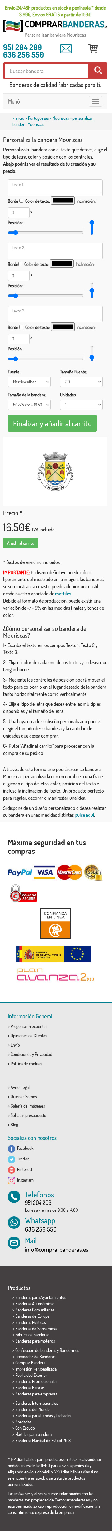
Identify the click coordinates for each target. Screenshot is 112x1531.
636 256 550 (23, 54)
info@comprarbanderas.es (56, 1249)
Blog (14, 1124)
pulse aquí (84, 815)
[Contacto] (66, 48)
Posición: (15, 222)
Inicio (19, 118)
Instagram (24, 1179)
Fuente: (14, 371)
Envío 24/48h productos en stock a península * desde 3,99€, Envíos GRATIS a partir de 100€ (55, 11)
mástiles (63, 593)
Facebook (24, 1148)
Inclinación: (86, 201)
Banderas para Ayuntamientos (40, 1297)
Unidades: (68, 394)
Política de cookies (26, 1063)
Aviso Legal (20, 1087)
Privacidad (43, 1054)
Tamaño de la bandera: (27, 394)
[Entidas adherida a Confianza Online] (55, 923)
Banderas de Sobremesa (36, 1328)
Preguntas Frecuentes (29, 1026)
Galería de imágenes (28, 1105)
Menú (14, 101)
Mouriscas (60, 118)
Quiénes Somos (24, 1096)
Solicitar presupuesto (28, 1115)
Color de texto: (37, 201)
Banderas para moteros (35, 1341)
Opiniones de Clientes (29, 1035)
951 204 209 (22, 47)
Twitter (22, 1158)
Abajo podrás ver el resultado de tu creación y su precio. (49, 167)
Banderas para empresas (36, 1393)
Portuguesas (38, 118)
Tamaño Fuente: (73, 371)
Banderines (69, 1350)
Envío (15, 1045)
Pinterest (23, 1169)
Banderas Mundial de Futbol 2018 (43, 1440)
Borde (13, 201)
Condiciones (21, 1054)
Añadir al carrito (20, 543)
